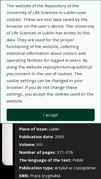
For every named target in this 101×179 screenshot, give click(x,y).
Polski (77, 160)
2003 (59, 136)
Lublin (54, 128)
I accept (50, 115)
